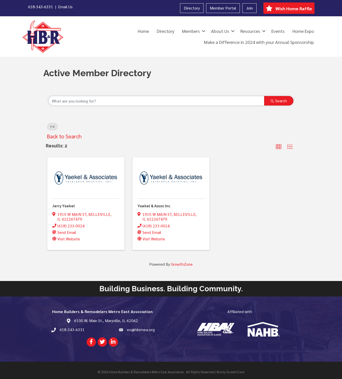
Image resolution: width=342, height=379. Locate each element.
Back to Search (64, 136)
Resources (250, 31)
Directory (192, 8)
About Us (220, 31)
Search (281, 100)
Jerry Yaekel (63, 206)
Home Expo (303, 31)
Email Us (65, 6)
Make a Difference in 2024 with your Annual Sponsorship (259, 42)
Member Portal (223, 8)
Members (191, 31)
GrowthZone (182, 264)
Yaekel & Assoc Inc (153, 206)
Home (143, 31)
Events (278, 31)
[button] (279, 147)
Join (249, 8)
